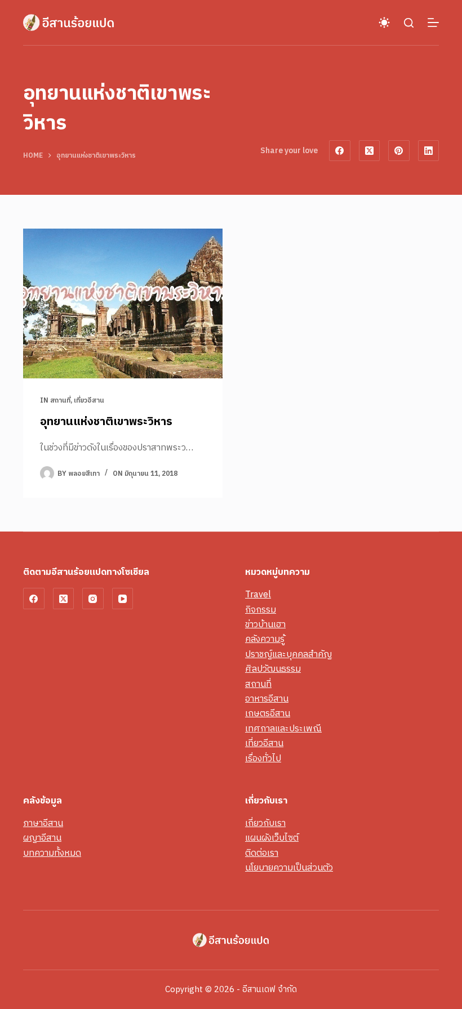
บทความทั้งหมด (52, 853)
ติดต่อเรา (261, 853)
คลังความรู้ (265, 639)
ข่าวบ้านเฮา (265, 624)
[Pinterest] (399, 151)
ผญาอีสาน (42, 838)
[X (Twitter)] (369, 151)
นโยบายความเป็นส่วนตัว (289, 868)
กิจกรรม (260, 610)
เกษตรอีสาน (267, 713)
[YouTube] (123, 598)
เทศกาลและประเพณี (283, 728)
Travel (258, 594)
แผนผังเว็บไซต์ (272, 838)
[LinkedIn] (428, 151)
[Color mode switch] (384, 22)
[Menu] (433, 22)
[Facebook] (339, 151)
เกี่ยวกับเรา (265, 823)
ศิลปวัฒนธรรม (273, 669)
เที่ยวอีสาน (89, 400)
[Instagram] (93, 598)
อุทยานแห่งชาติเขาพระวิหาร (106, 422)
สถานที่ (60, 400)
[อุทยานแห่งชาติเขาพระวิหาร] (123, 303)
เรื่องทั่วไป (263, 758)
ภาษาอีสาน (43, 823)
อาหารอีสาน (266, 699)
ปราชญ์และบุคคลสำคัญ (288, 654)
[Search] (409, 23)
